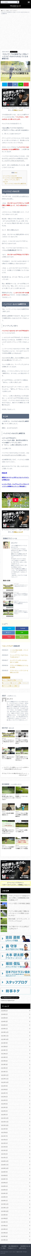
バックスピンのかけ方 (10, 176)
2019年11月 (4, 1207)
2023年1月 (4, 1071)
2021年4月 (4, 1147)
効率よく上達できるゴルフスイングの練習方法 (21, 603)
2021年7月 (4, 1136)
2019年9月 (4, 1215)
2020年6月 (4, 1182)
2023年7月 (4, 1050)
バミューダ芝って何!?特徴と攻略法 (19, 903)
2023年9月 (4, 1043)
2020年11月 (4, 1165)
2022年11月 (4, 1079)
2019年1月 (4, 1240)
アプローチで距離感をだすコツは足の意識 (19, 666)
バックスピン (7, 683)
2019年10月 (4, 1211)
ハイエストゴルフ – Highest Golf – (15, 1251)
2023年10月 (4, 1039)
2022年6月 (4, 1096)
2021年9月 (4, 1129)
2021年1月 (4, 1157)
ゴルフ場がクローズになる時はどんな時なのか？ (18, 927)
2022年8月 (4, 1089)
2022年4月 (4, 1104)
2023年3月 (4, 1064)
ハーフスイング (24, 683)
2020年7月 (4, 1179)
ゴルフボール (15, 683)
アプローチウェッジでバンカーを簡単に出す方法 (19, 671)
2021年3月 (4, 1150)
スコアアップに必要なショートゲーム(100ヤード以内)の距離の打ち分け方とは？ (16, 768)
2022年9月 (4, 1086)
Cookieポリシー (12, 1248)
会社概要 (3, 1246)
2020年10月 (4, 1168)
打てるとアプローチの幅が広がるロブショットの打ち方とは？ (14, 774)
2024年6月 (4, 1011)
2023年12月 (4, 1032)
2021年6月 (4, 1139)
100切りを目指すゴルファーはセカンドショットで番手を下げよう (21, 612)
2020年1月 (4, 1200)
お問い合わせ (23, 2)
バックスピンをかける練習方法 (12, 178)
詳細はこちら (17, 110)
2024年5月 (4, 1014)
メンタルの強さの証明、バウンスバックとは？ (19, 651)
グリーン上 (6, 686)
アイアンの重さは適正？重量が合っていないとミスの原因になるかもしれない (18, 913)
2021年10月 (4, 1125)
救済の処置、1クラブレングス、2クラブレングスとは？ (18, 920)
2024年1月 (4, 1028)
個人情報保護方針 (13, 1246)
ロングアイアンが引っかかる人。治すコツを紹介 (19, 661)
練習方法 (11, 680)
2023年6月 (4, 1053)
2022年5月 (4, 1100)
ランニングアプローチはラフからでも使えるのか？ (19, 656)
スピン (12, 686)
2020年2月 (4, 1197)
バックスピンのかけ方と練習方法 (15, 183)
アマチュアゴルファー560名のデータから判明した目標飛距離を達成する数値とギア (19, 898)
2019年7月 (4, 1222)
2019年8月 (4, 1218)
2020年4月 (4, 1190)
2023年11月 (4, 1036)
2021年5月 (4, 1143)
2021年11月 (4, 1122)
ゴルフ (5, 680)
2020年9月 (4, 1172)
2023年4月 (4, 1061)
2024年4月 (4, 1018)
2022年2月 (4, 1111)
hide (16, 172)
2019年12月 (4, 1204)
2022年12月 (4, 1075)
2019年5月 (4, 1229)
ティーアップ (19, 680)
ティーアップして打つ (12, 179)
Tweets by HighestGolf (7, 1000)
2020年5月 (4, 1186)
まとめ (5, 181)
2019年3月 (4, 1236)
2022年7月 (4, 1093)
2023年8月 (4, 1046)
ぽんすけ (10, 699)
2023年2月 (4, 1068)
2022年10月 (4, 1082)
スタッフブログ (10, 590)
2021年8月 (4, 1132)
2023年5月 (4, 1057)
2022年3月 (4, 1107)
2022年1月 (4, 1114)
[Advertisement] (15, 32)
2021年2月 (4, 1154)
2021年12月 (4, 1118)
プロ (18, 686)
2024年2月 (4, 1025)
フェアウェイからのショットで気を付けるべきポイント (21, 585)
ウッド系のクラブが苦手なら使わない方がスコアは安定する (21, 595)
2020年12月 (4, 1161)
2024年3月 (4, 1021)
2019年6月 (4, 1225)
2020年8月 (4, 1175)
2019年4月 (4, 1233)
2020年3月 (4, 1193)
